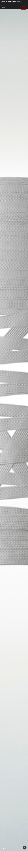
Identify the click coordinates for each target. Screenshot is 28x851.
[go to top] (25, 847)
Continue (22, 6)
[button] (5, 6)
